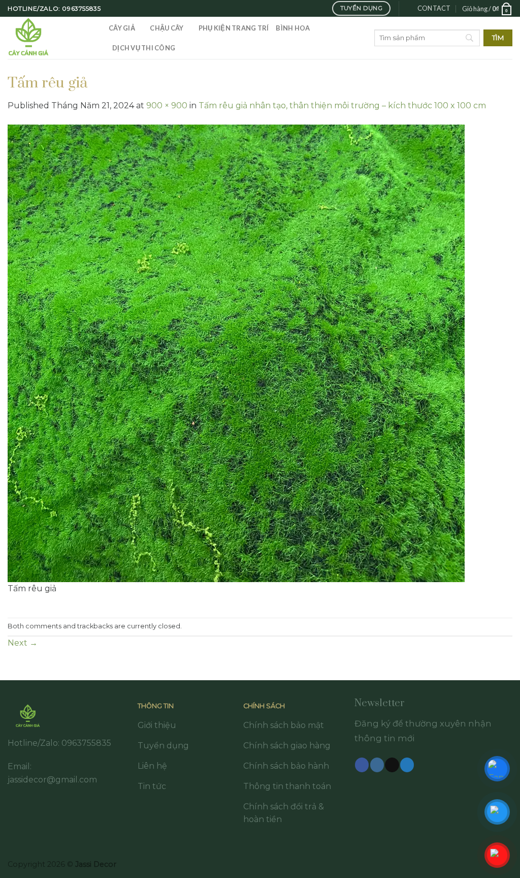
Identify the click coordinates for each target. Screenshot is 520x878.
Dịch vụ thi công (143, 48)
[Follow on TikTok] (392, 765)
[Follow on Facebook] (362, 765)
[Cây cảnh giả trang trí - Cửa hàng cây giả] (50, 38)
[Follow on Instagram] (377, 765)
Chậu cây (166, 28)
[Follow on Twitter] (407, 765)
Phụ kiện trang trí (234, 28)
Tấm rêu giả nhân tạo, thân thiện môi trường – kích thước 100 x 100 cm (342, 105)
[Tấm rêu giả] (236, 352)
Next (23, 643)
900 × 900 (166, 105)
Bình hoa (293, 28)
